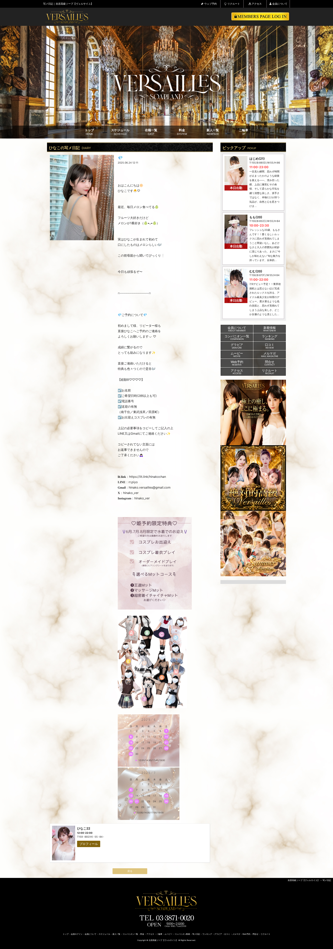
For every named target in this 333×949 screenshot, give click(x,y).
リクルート (233, 3)
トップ (89, 132)
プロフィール (88, 844)
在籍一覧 (151, 132)
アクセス (257, 3)
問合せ (255, 934)
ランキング (207, 934)
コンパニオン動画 (182, 934)
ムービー (168, 934)
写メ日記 (327, 880)
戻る (129, 871)
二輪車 (243, 132)
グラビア (218, 934)
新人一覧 (213, 132)
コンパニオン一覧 (130, 934)
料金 (182, 132)
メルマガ (236, 934)
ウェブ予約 (210, 3)
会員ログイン (76, 934)
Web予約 (246, 934)
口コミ (227, 934)
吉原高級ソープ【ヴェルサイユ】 (304, 880)
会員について (279, 3)
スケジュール (120, 132)
